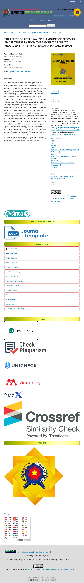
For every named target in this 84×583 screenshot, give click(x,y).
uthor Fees (11, 295)
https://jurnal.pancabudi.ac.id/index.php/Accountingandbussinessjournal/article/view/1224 (65, 130)
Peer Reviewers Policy (13, 272)
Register (72, 2)
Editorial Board (13, 249)
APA (52, 143)
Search (50, 26)
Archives (42, 21)
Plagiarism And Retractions (14, 281)
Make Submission (11, 262)
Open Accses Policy (13, 286)
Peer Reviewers (11, 253)
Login (79, 2)
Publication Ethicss (12, 267)
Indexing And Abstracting (15, 309)
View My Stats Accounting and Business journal (34, 552)
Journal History (12, 299)
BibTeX (53, 145)
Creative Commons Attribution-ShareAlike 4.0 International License (63, 198)
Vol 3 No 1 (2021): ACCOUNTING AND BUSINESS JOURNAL (37, 32)
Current (32, 21)
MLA (52, 154)
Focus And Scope (12, 276)
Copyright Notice (11, 290)
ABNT (53, 141)
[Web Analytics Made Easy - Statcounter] (10, 552)
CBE (52, 147)
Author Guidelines (11, 258)
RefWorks (54, 161)
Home (6, 32)
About (50, 21)
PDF (55, 92)
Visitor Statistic (11, 304)
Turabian (54, 167)
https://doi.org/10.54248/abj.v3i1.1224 (21, 71)
